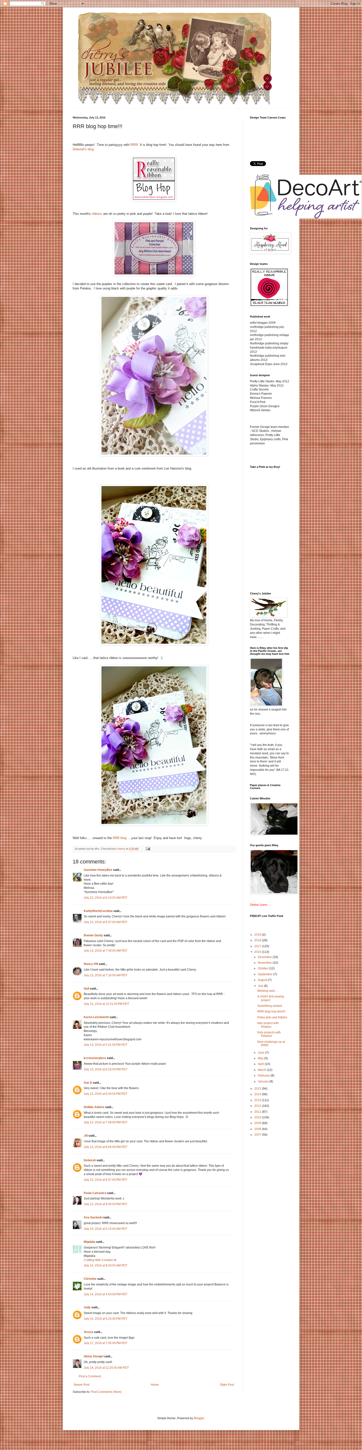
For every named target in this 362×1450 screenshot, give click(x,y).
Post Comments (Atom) (106, 1392)
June (261, 1052)
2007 (258, 1134)
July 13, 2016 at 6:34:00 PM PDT (105, 1094)
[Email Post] (148, 848)
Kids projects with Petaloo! (269, 1034)
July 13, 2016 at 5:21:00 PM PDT (105, 1044)
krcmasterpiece (95, 1058)
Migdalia (89, 1242)
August (263, 980)
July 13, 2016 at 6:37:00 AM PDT (105, 922)
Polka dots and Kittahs (272, 1017)
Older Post (227, 1384)
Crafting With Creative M (100, 1260)
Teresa (88, 1332)
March (262, 1070)
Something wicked (269, 1006)
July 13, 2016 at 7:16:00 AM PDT (105, 975)
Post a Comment (90, 1376)
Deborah (90, 1160)
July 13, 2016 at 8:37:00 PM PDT (105, 1179)
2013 (258, 1100)
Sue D (88, 1082)
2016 (258, 952)
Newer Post (81, 1384)
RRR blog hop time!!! (271, 1011)
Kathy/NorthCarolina (98, 911)
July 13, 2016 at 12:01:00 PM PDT (106, 1004)
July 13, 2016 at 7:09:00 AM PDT (105, 950)
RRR (133, 145)
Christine (90, 1279)
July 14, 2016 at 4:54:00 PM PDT (105, 1294)
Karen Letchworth (96, 1017)
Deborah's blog (83, 149)
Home (155, 1384)
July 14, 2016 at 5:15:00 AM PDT (105, 1229)
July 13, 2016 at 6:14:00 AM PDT (105, 897)
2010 (258, 1117)
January (263, 1081)
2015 (258, 1088)
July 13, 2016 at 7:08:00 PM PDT (105, 1122)
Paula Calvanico (95, 1193)
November (265, 962)
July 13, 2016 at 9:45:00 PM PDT (105, 1204)
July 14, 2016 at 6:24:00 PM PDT (105, 1318)
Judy (87, 1307)
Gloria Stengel (93, 1356)
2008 (258, 1129)
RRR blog (119, 838)
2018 (258, 940)
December (265, 957)
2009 (258, 1123)
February (264, 1075)
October (263, 968)
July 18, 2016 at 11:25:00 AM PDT (106, 1367)
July (261, 986)
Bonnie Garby (93, 935)
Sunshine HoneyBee (98, 870)
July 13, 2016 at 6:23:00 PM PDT (105, 1069)
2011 (258, 1111)
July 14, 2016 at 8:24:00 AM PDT (105, 1265)
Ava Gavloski (93, 1217)
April (261, 1064)
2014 (258, 1094)
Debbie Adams (94, 1107)
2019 (258, 934)
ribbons (97, 214)
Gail (86, 988)
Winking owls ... (267, 991)
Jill (86, 1135)
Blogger (199, 1418)
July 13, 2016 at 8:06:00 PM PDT (105, 1147)
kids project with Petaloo (268, 1024)
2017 (258, 946)
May (261, 1058)
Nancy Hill (91, 964)
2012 (258, 1106)
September (265, 974)
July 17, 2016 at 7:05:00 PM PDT (105, 1343)
